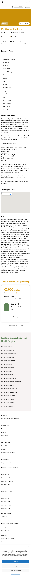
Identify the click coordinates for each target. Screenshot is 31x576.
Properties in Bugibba (7, 350)
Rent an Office (4, 445)
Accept (16, 561)
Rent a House (4, 435)
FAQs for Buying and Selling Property (10, 520)
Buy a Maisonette (5, 459)
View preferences (15, 570)
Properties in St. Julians (6, 491)
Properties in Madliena (6, 477)
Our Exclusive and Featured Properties (10, 418)
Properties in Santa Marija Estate (11, 381)
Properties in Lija (5, 474)
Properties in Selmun (7, 385)
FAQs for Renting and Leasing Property (10, 523)
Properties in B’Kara (5, 471)
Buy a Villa (3, 449)
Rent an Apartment (5, 442)
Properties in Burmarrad (8, 354)
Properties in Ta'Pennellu (9, 392)
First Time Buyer (5, 530)
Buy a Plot (3, 432)
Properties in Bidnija (7, 347)
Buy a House (4, 422)
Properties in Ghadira (7, 357)
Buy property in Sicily (6, 462)
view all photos (24, 23)
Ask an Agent (4, 527)
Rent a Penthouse (5, 439)
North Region (8, 341)
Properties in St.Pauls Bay (9, 388)
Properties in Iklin (5, 498)
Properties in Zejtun (5, 508)
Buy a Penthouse (5, 425)
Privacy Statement (15, 574)
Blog (2, 541)
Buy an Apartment (5, 428)
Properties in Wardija (7, 399)
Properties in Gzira (5, 484)
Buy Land (3, 456)
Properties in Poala (5, 501)
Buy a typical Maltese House (8, 452)
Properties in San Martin (8, 378)
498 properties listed (17, 307)
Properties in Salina (7, 374)
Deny (15, 566)
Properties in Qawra (7, 371)
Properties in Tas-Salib (8, 395)
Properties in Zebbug (6, 494)
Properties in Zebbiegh (8, 406)
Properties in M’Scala (6, 505)
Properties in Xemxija (7, 402)
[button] (28, 547)
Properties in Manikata (8, 360)
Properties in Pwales (7, 367)
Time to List (4, 516)
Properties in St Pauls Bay (7, 481)
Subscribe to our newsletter (7, 538)
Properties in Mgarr (7, 364)
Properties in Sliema (6, 488)
